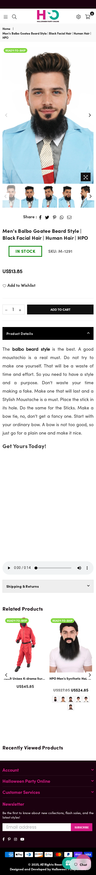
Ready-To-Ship (15, 50)
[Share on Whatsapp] (62, 217)
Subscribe (82, 827)
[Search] (14, 16)
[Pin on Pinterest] (54, 217)
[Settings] (78, 16)
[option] (48, 115)
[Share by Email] (69, 217)
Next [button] (90, 115)
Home (6, 29)
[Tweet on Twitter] (47, 217)
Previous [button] (6, 115)
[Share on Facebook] (40, 217)
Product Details (19, 333)
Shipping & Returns (22, 586)
